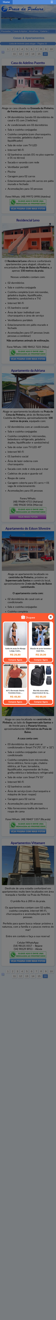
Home (6, 2)
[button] (52, 2)
